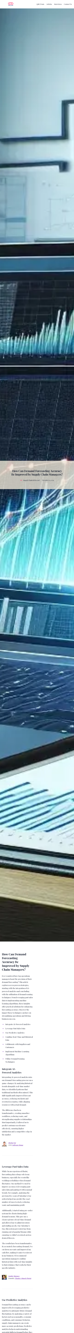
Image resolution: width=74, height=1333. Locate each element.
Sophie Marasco (13, 1276)
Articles (49, 4)
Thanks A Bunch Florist (23, 1278)
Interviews (58, 4)
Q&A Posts (40, 4)
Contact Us (68, 4)
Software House (17, 1145)
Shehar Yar (12, 1143)
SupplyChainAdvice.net (31, 480)
